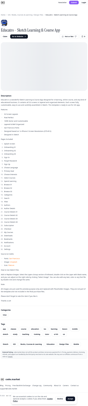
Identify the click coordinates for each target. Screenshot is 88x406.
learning (54, 329)
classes (13, 329)
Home (3, 15)
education (35, 329)
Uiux (5, 315)
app (4, 329)
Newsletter (62, 2)
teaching (25, 334)
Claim (5, 36)
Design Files (64, 344)
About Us (57, 385)
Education (51, 344)
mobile (75, 329)
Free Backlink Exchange (21, 385)
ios (45, 329)
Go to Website (17, 36)
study (15, 334)
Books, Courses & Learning (31, 344)
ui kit (56, 334)
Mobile (76, 344)
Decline (60, 399)
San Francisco (14, 258)
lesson (64, 329)
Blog (1, 385)
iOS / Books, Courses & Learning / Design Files (25, 15)
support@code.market (8, 389)
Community (47, 385)
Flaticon (11, 265)
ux (64, 334)
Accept (70, 399)
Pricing (8, 385)
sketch (5, 334)
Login (84, 2)
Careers (66, 385)
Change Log (36, 385)
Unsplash (13, 262)
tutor (47, 334)
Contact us (75, 385)
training (37, 334)
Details (10, 357)
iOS (14, 344)
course (23, 329)
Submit (74, 2)
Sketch (5, 344)
